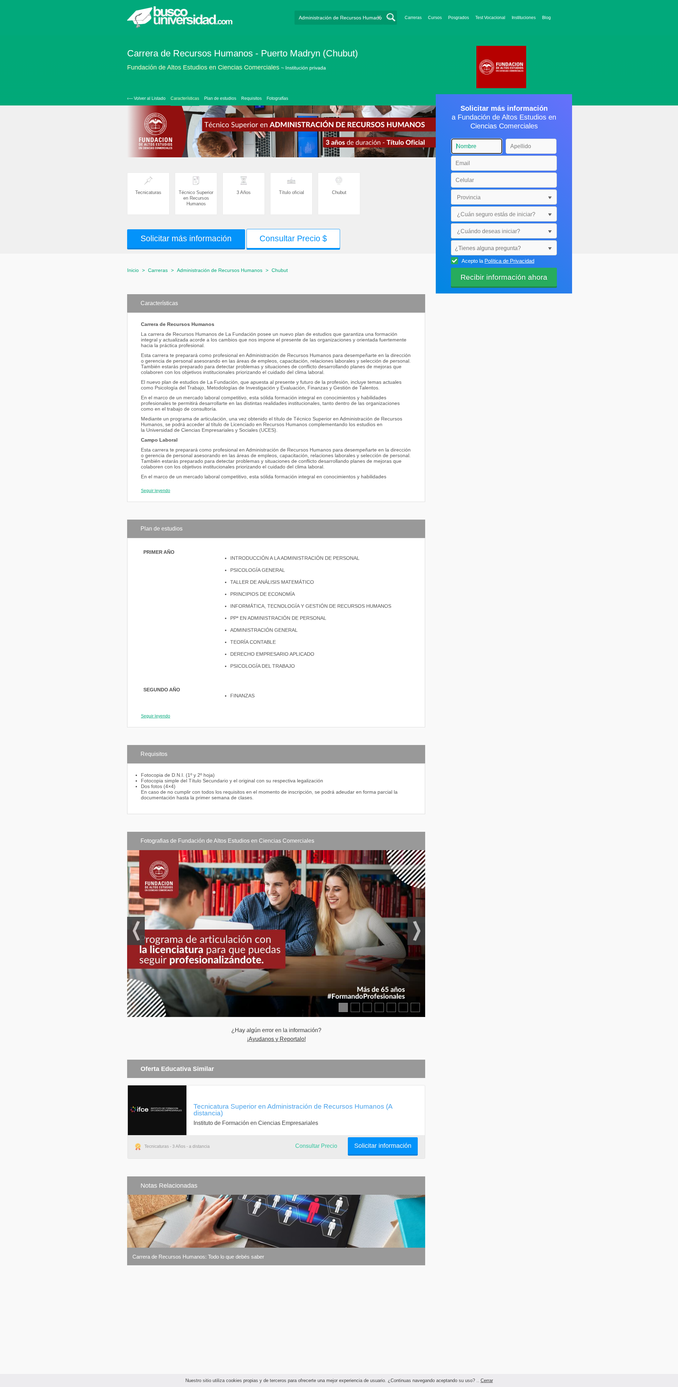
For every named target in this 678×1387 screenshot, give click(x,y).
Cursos (435, 18)
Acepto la (498, 261)
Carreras (413, 18)
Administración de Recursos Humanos (219, 270)
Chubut (280, 270)
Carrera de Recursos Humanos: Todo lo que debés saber (198, 1257)
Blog (546, 18)
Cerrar (487, 1380)
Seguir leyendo (155, 490)
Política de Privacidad (509, 261)
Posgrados (458, 18)
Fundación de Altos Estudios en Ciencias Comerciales (203, 67)
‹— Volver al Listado (146, 98)
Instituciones (524, 18)
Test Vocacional (490, 18)
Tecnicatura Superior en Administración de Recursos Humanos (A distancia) (293, 1109)
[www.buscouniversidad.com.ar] (179, 27)
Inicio (133, 270)
